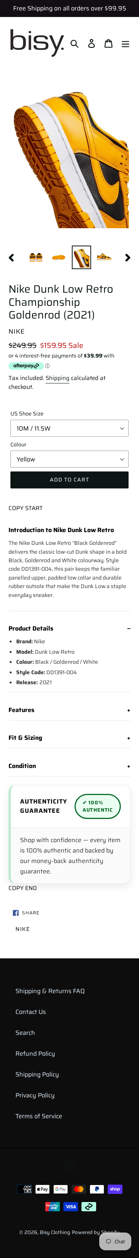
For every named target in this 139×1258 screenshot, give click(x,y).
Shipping (58, 378)
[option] (35, 257)
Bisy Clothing (55, 1232)
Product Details (30, 628)
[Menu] (125, 42)
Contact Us (30, 1012)
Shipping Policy (37, 1074)
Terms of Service (38, 1116)
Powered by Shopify (96, 1232)
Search (25, 1033)
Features (21, 710)
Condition (22, 766)
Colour (18, 445)
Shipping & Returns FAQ (50, 991)
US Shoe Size (27, 414)
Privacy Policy (35, 1095)
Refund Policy (35, 1053)
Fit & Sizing (25, 738)
